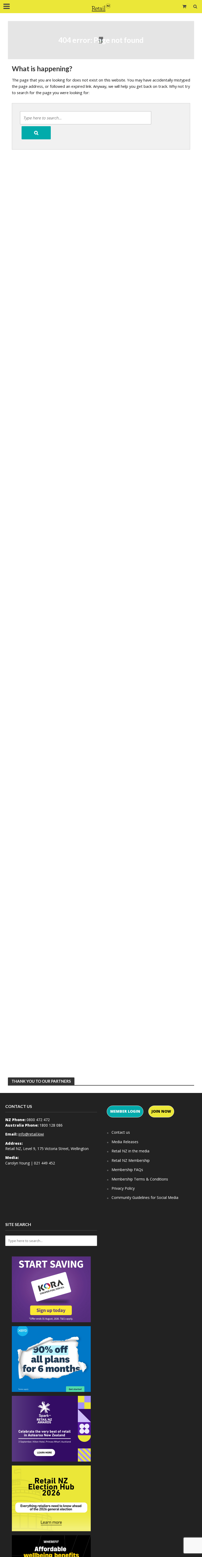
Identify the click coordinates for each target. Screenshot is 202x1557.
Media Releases (125, 1141)
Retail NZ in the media (130, 1150)
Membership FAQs (127, 1169)
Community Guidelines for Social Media (145, 1197)
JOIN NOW (161, 1111)
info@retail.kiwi (31, 1134)
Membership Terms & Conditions (140, 1179)
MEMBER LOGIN (125, 1111)
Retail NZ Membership (131, 1160)
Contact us (121, 1132)
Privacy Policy (123, 1188)
